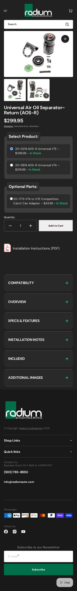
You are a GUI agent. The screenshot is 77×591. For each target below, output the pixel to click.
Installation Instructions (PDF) (36, 248)
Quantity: (9, 217)
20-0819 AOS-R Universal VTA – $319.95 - (37, 167)
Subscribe (38, 569)
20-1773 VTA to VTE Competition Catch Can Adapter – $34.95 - (40, 201)
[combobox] (38, 24)
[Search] (68, 24)
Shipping (8, 126)
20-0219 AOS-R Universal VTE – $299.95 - (37, 151)
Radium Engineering (30, 428)
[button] (5, 11)
